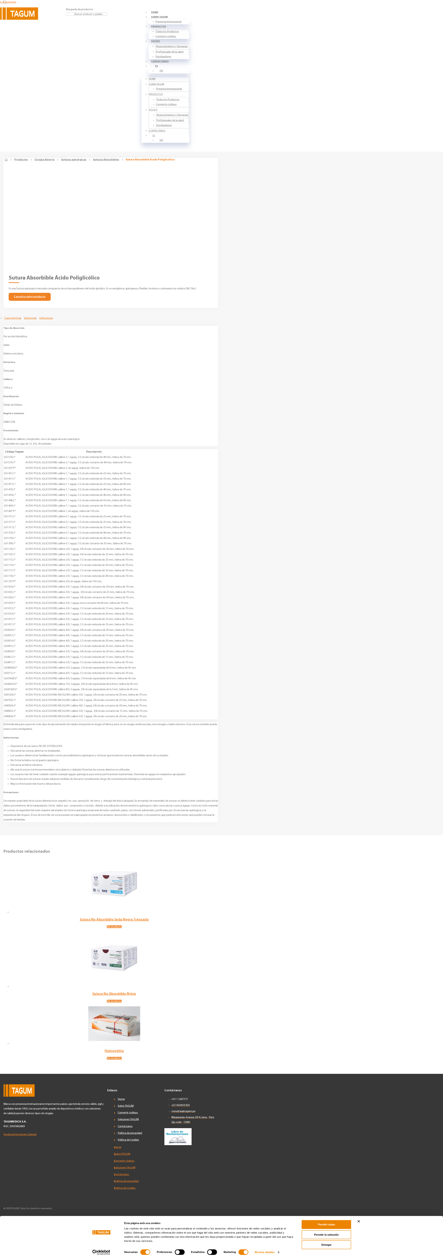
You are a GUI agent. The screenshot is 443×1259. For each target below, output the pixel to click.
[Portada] (6, 159)
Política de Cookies (128, 1140)
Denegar (326, 1244)
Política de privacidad (130, 1133)
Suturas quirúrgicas (73, 159)
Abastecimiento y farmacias (172, 46)
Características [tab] (12, 318)
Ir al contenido (8, 2)
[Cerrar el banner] (359, 1221)
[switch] (180, 1252)
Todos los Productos (167, 31)
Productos (158, 26)
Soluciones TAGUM (128, 1119)
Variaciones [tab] (30, 318)
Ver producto (114, 926)
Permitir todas (326, 1224)
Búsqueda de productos (79, 9)
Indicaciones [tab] (46, 318)
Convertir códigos (128, 1112)
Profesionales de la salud (169, 52)
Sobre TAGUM (159, 17)
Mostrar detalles (265, 1252)
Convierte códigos (165, 36)
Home (154, 12)
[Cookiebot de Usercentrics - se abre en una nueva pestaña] (101, 1252)
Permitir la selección (326, 1234)
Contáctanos (160, 61)
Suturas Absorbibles (106, 159)
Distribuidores (163, 56)
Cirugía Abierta (44, 159)
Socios (155, 41)
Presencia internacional (168, 21)
